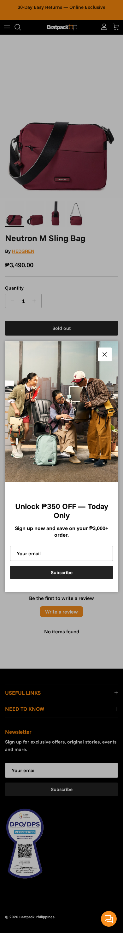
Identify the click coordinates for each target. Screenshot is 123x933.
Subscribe (62, 572)
